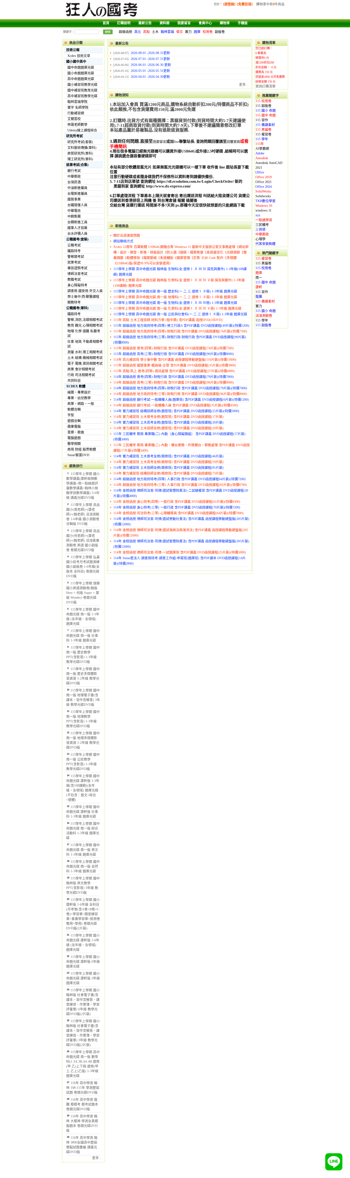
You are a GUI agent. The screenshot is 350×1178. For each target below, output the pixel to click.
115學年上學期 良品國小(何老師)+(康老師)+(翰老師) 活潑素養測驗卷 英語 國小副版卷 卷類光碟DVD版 (83, 540)
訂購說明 (123, 23)
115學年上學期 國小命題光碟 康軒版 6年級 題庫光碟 (83, 961)
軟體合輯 (74, 409)
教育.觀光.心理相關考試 (85, 325)
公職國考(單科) (77, 308)
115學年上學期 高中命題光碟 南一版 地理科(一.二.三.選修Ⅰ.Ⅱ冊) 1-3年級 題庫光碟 (175, 297)
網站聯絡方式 (123, 241)
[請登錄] (229, 4)
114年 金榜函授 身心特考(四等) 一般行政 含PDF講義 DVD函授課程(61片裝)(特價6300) (176, 501)
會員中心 (205, 23)
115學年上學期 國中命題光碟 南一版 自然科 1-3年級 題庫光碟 (83, 866)
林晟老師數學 (77, 124)
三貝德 (260, 229)
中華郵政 (74, 176)
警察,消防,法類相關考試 (85, 319)
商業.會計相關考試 (81, 369)
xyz (257, 215)
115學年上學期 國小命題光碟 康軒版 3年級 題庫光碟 (83, 978)
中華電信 (74, 210)
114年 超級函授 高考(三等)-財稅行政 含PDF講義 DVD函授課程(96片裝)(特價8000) (173, 382)
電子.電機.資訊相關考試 (85, 363)
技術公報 (73, 50)
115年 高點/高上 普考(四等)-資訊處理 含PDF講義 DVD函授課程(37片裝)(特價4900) (174, 371)
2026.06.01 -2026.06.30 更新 (151, 65)
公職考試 (74, 245)
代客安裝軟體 (265, 244)
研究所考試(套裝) (80, 142)
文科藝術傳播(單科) (81, 147)
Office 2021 (263, 182)
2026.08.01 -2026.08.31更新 (150, 53)
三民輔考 (262, 225)
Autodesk (261, 158)
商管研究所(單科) (80, 153)
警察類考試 (75, 256)
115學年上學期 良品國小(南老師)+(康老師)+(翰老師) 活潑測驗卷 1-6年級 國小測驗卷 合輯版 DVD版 (83, 514)
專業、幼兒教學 (79, 398)
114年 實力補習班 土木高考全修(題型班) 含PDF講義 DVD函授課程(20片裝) (168, 422)
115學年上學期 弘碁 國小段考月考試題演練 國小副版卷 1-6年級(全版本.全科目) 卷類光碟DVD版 (83, 566)
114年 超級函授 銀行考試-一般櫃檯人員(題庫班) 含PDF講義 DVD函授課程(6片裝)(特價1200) (181, 399)
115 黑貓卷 (263, 129)
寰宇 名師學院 (77, 107)
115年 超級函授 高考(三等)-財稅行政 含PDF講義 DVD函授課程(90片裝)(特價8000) (173, 354)
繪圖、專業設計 (79, 392)
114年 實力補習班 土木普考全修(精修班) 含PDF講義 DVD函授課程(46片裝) (168, 456)
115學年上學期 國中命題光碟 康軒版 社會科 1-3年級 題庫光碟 (83, 811)
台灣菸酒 (74, 182)
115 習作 (261, 120)
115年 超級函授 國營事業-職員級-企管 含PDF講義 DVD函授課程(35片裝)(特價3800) (174, 365)
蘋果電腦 (74, 426)
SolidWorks (263, 191)
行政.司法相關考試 (81, 375)
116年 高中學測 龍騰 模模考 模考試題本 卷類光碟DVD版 (82, 1104)
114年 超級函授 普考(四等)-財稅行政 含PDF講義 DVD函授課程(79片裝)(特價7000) (173, 377)
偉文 (179, 32)
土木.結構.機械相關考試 (85, 358)
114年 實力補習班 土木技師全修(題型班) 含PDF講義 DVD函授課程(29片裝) (168, 428)
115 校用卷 (263, 101)
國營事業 (74, 199)
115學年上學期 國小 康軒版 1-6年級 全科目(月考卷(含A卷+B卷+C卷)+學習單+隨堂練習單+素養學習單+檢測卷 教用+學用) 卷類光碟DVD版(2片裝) (83, 914)
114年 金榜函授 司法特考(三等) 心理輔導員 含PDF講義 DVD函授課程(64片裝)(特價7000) (178, 513)
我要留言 (184, 23)
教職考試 (74, 279)
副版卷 (220, 32)
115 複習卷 (263, 134)
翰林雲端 (167, 32)
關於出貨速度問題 (126, 235)
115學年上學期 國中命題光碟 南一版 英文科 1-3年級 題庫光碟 (83, 849)
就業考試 (74, 262)
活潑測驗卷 (263, 315)
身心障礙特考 (77, 285)
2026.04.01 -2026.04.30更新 (150, 77)
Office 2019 (263, 177)
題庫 (197, 32)
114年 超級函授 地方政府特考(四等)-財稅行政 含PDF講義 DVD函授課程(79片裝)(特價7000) (180, 388)
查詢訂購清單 (265, 86)
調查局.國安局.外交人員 (85, 291)
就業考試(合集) (77, 165)
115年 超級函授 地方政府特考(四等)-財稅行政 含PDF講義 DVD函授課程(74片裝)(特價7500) (180, 331)
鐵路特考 (74, 251)
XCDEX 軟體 (75, 386)
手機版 (243, 23)
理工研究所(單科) (80, 159)
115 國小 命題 (265, 110)
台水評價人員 (77, 233)
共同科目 (74, 380)
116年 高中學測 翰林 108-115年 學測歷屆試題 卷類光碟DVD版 (82, 1087)
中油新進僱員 (77, 188)
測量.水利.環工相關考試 (85, 352)
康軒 (258, 287)
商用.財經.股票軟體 (81, 449)
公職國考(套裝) (77, 239)
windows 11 (263, 210)
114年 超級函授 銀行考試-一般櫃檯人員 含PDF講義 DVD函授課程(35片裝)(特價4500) (175, 405)
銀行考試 (74, 171)
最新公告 (145, 23)
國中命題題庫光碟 (80, 67)
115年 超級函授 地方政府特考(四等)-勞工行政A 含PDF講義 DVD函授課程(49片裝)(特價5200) (181, 325)
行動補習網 (75, 113)
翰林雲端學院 (77, 102)
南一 (258, 277)
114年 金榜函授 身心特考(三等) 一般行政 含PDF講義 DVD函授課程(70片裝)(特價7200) (176, 507)
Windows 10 (263, 205)
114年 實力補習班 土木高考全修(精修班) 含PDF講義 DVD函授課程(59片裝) (168, 462)
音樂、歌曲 (75, 432)
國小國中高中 (76, 61)
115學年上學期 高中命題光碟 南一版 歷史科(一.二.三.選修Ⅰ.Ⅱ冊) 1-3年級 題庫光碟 (175, 291)
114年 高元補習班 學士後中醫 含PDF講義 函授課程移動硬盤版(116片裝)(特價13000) (174, 359)
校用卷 (208, 32)
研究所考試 (74, 136)
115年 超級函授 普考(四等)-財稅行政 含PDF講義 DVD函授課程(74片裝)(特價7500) (173, 348)
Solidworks (263, 196)
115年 (259, 144)
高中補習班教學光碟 (82, 96)
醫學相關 (74, 443)
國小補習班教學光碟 (82, 84)
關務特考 (74, 302)
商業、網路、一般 (80, 403)
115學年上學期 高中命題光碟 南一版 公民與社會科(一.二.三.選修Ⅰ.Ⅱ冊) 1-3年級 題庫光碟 (180, 314)
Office (259, 172)
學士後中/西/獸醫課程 (83, 296)
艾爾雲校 (74, 119)
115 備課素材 (265, 125)
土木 (155, 32)
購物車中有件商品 (270, 4)
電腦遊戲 (74, 438)
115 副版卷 (263, 106)
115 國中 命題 (265, 115)
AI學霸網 (262, 148)
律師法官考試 (77, 274)
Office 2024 (263, 186)
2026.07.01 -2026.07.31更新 (150, 59)
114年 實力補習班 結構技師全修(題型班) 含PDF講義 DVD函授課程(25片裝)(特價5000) (176, 411)
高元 (137, 32)
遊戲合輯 (74, 421)
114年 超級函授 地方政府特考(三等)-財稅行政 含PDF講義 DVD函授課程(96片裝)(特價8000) (180, 394)
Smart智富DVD (78, 455)
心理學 (260, 239)
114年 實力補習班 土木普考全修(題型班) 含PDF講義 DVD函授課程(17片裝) (168, 417)
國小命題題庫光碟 (80, 73)
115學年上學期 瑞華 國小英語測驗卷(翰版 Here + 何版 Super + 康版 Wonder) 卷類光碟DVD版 (83, 593)
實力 (188, 32)
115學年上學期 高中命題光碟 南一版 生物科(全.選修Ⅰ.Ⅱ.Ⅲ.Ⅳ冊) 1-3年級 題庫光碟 (175, 303)
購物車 (225, 23)
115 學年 (261, 139)
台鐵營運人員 (77, 205)
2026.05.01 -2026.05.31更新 (150, 71)
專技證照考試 (77, 268)
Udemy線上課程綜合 (82, 130)
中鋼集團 (74, 216)
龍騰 (258, 296)
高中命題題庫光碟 (80, 79)
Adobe (259, 153)
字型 (70, 415)
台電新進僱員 (77, 193)
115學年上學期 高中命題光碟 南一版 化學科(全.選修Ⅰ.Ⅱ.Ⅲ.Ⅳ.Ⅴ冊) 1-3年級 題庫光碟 (177, 308)
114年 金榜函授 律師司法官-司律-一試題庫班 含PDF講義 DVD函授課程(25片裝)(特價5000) (179, 552)
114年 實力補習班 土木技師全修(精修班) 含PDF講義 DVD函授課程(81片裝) (168, 467)
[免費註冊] (245, 4)
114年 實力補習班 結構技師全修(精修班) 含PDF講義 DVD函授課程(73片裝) (168, 473)
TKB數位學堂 (265, 201)
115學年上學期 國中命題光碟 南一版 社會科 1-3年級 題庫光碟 (83, 635)
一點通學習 (263, 220)
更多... (97, 1158)
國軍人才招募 (77, 228)
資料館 (165, 23)
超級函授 (125, 32)
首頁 (106, 23)
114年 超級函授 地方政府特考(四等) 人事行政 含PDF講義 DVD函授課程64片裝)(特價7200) (179, 479)
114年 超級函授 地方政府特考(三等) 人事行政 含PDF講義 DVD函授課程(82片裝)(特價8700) (180, 485)
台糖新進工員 (77, 222)
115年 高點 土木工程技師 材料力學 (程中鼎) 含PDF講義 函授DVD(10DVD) (168, 320)
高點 (146, 32)
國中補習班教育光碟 (82, 90)
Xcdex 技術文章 (78, 56)
